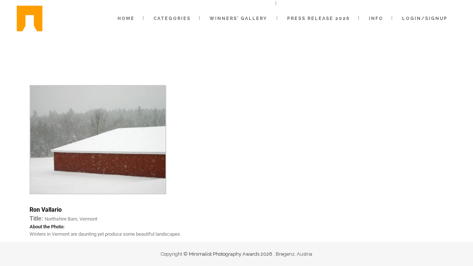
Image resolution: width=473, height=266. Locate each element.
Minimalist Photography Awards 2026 (231, 254)
